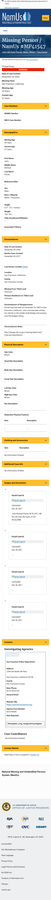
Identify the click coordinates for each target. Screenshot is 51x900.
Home (5, 30)
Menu (46, 18)
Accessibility (6, 844)
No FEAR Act (6, 872)
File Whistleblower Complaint (13, 850)
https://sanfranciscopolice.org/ (19, 704)
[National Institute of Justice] (41, 818)
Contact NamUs (11, 748)
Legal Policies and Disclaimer (13, 867)
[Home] (17, 18)
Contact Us (34, 755)
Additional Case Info (13, 464)
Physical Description (13, 344)
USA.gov (4, 884)
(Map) (25, 267)
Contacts (8, 642)
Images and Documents (15, 483)
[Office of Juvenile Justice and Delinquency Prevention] (10, 827)
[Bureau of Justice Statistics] (25, 821)
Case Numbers (11, 106)
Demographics (11, 132)
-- (4, 429)
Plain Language (7, 855)
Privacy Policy (6, 861)
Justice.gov (6, 890)
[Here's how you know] (25, 4)
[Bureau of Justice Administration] (10, 818)
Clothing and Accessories (16, 440)
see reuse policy (31, 59)
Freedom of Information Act (12, 878)
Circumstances (11, 239)
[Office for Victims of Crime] (25, 827)
